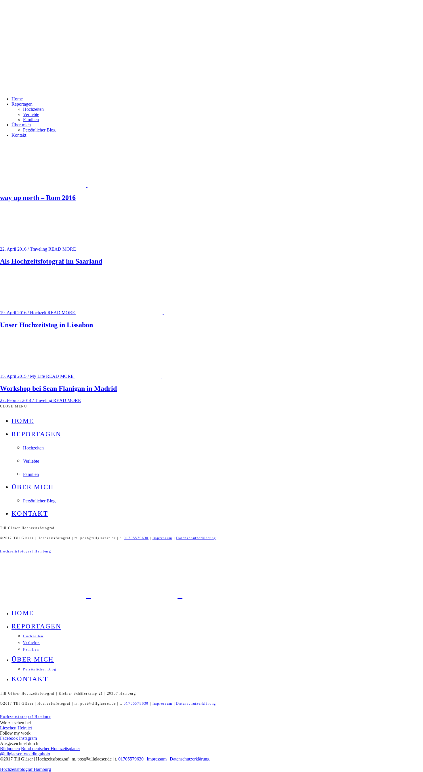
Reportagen (22, 104)
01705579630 (136, 538)
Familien (31, 119)
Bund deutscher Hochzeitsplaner (50, 748)
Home (17, 98)
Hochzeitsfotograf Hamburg (25, 551)
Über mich (21, 124)
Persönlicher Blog (39, 129)
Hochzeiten (33, 109)
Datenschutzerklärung (196, 538)
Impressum (162, 538)
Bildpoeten (10, 748)
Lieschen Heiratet (16, 727)
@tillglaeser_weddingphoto (25, 753)
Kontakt (19, 135)
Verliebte (31, 114)
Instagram (28, 738)
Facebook (9, 738)
